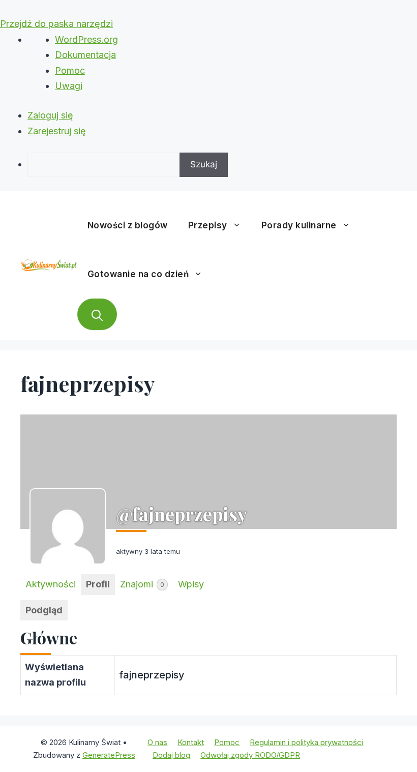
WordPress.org (86, 39)
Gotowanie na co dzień (138, 274)
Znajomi (142, 584)
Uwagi (68, 85)
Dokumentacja (85, 54)
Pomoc (70, 70)
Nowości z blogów (127, 225)
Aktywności (50, 584)
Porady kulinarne (299, 225)
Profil (98, 584)
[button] (97, 314)
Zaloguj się (50, 115)
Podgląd (44, 610)
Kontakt (190, 742)
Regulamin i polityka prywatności (306, 742)
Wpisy (191, 584)
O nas (157, 742)
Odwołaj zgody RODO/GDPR (250, 755)
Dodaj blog (171, 755)
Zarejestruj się (56, 131)
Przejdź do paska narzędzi (56, 23)
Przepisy (207, 225)
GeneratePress (108, 755)
